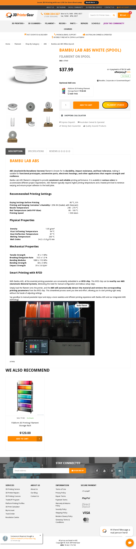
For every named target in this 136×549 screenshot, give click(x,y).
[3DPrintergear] (20, 15)
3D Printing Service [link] (13, 489)
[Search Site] (113, 15)
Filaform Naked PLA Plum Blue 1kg (23, 538)
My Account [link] (10, 510)
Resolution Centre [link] (12, 517)
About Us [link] (34, 489)
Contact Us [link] (35, 496)
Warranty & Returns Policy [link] (63, 504)
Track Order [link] (10, 514)
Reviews (53, 151)
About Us (50, 7)
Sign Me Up (78, 471)
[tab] (94, 115)
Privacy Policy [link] (61, 493)
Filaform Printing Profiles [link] (15, 503)
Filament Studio (115, 105)
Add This (74, 94)
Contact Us (109, 7)
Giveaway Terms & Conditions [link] (63, 521)
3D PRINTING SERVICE (94, 7)
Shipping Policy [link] (61, 513)
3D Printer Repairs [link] (12, 493)
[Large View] (13, 107)
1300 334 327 (51, 14)
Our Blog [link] (34, 493)
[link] (97, 470)
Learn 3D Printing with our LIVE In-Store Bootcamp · (67, 2)
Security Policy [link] (61, 509)
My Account (123, 7)
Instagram (61, 7)
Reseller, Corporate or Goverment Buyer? (114, 81)
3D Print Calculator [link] (13, 507)
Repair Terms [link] (61, 496)
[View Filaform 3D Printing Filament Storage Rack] (39, 438)
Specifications (36, 151)
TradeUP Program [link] (12, 500)
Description (15, 151)
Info (128, 72)
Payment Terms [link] (61, 500)
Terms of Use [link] (61, 489)
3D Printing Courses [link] (13, 496)
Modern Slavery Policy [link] (64, 516)
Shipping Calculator (75, 115)
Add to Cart (86, 105)
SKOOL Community (75, 7)
